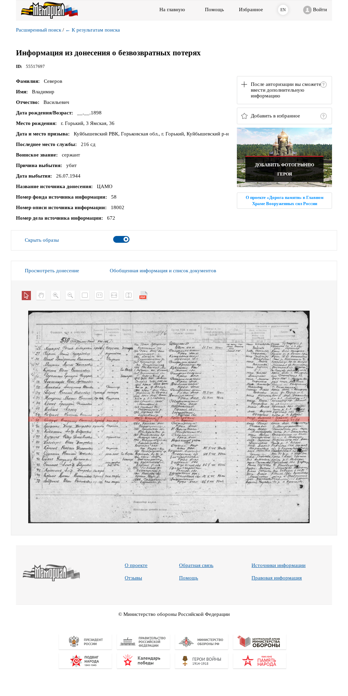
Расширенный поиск (38, 30)
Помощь (188, 578)
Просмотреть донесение (52, 270)
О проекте (136, 565)
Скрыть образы (42, 240)
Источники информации (278, 565)
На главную (172, 9)
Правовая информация (276, 578)
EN (283, 9)
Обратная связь (196, 565)
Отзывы (133, 578)
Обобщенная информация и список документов (163, 270)
